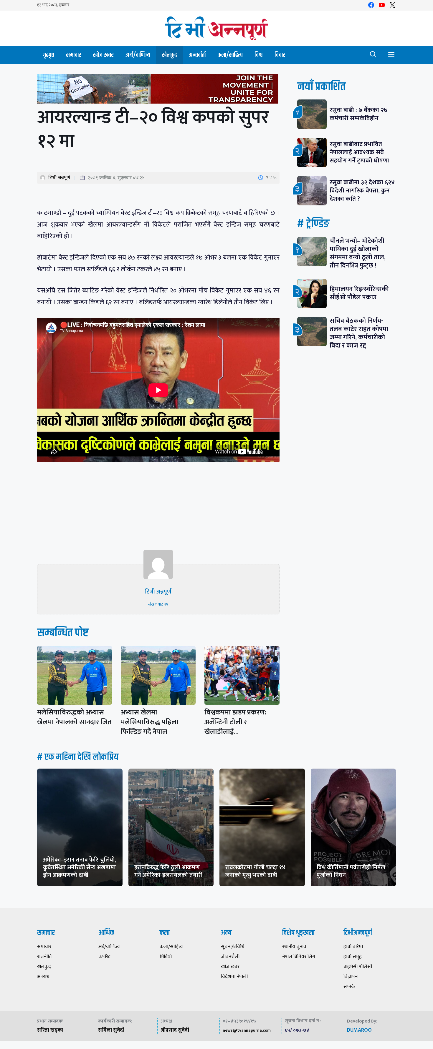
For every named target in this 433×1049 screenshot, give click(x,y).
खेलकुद (169, 55)
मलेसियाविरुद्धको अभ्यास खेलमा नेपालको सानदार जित (74, 717)
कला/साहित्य (230, 55)
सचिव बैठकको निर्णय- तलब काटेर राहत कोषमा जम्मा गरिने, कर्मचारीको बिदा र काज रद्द (359, 333)
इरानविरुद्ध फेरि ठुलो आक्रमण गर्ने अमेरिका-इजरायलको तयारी (168, 871)
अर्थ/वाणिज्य (137, 55)
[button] (373, 55)
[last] (158, 90)
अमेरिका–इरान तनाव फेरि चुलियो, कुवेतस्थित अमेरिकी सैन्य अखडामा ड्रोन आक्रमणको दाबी (79, 867)
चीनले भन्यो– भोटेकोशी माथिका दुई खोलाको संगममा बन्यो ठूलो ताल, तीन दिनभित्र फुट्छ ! (358, 253)
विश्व (258, 55)
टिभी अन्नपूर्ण (59, 178)
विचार (280, 55)
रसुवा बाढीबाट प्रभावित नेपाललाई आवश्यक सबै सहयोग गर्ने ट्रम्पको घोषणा (359, 152)
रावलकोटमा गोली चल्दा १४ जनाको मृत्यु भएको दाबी (255, 871)
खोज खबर (103, 55)
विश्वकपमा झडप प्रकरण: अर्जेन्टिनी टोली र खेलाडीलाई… (235, 722)
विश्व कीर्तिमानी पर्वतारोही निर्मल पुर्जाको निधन (351, 871)
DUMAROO (359, 1030)
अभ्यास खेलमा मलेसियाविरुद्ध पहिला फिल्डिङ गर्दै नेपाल (150, 722)
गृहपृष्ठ (48, 55)
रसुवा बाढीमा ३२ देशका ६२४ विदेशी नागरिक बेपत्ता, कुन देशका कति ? (362, 190)
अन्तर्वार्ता (197, 55)
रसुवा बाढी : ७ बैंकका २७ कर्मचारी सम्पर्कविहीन (359, 114)
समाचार (73, 55)
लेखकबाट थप (158, 604)
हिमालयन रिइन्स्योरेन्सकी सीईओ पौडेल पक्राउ (359, 293)
